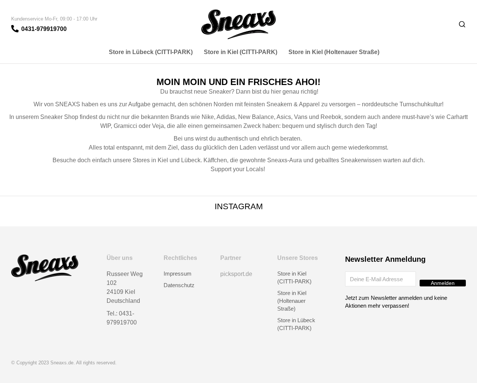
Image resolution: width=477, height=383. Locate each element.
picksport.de (236, 274)
